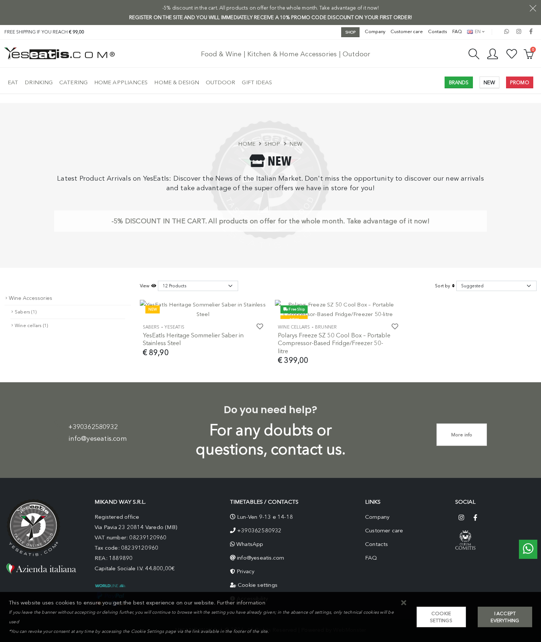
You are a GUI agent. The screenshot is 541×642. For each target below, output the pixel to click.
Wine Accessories (30, 298)
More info (462, 434)
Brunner (326, 327)
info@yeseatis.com (97, 438)
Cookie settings (257, 585)
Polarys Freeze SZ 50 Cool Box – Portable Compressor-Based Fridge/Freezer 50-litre (334, 343)
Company (375, 31)
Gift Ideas (257, 82)
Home (246, 144)
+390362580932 (93, 427)
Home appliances (121, 82)
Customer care (406, 31)
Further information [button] (241, 602)
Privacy (245, 571)
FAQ (457, 31)
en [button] (477, 31)
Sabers (151, 327)
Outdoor (221, 82)
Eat (13, 82)
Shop (272, 144)
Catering (73, 82)
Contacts (437, 31)
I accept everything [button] (505, 617)
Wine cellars (294, 327)
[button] (404, 603)
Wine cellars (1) (31, 325)
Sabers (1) (25, 312)
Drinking (39, 82)
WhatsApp (250, 544)
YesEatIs (174, 327)
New (296, 144)
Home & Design (176, 82)
